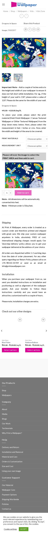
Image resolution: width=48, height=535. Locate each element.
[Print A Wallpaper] (24, 4)
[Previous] (6, 53)
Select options (10, 350)
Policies (5, 504)
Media (4, 414)
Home (5, 11)
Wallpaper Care (8, 490)
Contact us (6, 509)
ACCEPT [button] (23, 529)
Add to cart (23, 192)
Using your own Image (11, 471)
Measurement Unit (11, 146)
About (4, 409)
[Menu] (3, 4)
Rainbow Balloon (31, 342)
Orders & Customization (12, 461)
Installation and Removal (12, 452)
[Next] (42, 53)
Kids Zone (40, 11)
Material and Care (9, 457)
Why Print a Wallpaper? (12, 433)
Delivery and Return (10, 447)
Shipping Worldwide (10, 499)
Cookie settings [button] (10, 529)
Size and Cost (7, 466)
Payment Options (9, 494)
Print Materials (10, 138)
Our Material (7, 485)
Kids (32, 11)
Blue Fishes (6, 342)
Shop (13, 11)
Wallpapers (22, 11)
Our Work (6, 423)
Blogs (4, 419)
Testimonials (7, 428)
